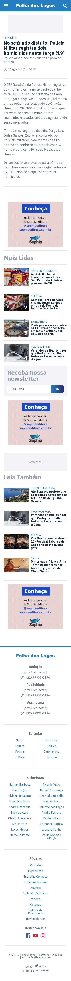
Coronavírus (51, 751)
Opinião (51, 746)
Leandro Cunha (51, 829)
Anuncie (35, 888)
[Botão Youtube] (35, 935)
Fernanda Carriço (51, 824)
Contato (35, 865)
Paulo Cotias (51, 818)
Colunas (35, 904)
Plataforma (28, 971)
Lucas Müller (19, 829)
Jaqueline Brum (19, 801)
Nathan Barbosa (20, 784)
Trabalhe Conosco (35, 876)
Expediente (35, 871)
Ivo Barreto (19, 824)
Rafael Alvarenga (51, 790)
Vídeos (35, 899)
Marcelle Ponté (19, 835)
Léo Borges (19, 790)
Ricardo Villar (51, 784)
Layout (29, 966)
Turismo (51, 757)
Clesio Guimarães (19, 818)
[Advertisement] (35, 24)
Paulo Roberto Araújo (51, 836)
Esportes (52, 740)
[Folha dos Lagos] (35, 6)
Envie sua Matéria (35, 882)
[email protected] (35, 672)
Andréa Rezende (19, 807)
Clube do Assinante (35, 893)
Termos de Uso (35, 919)
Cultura (20, 757)
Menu (7, 6)
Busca (65, 6)
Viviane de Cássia (19, 796)
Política (20, 746)
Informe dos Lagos (51, 807)
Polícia (19, 751)
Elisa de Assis (20, 812)
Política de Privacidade (35, 911)
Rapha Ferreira (51, 812)
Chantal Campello (52, 796)
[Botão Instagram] (43, 935)
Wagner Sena (51, 801)
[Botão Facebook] (28, 935)
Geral (19, 740)
